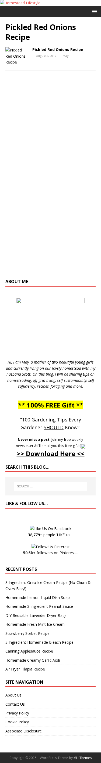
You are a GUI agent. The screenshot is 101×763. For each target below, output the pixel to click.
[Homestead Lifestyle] (20, 2)
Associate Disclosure (23, 731)
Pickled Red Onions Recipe (57, 49)
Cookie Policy (17, 721)
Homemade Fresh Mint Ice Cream (35, 624)
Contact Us (15, 704)
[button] (94, 11)
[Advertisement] (50, 180)
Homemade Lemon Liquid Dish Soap (37, 597)
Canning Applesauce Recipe (29, 651)
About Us (13, 695)
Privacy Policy (17, 713)
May (66, 56)
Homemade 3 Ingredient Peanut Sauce (39, 606)
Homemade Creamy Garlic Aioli (32, 660)
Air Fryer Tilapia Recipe (25, 669)
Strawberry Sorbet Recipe (27, 633)
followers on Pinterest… (50, 552)
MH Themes (83, 757)
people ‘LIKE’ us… (50, 534)
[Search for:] (50, 486)
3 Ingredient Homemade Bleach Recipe (39, 642)
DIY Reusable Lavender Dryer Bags (36, 615)
